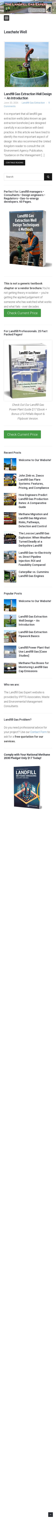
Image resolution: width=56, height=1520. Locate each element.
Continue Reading (14, 163)
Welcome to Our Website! (35, 460)
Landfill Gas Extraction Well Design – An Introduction (28, 96)
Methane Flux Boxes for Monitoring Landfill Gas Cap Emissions (34, 667)
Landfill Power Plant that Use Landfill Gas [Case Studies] (34, 651)
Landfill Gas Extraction (33, 102)
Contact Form (38, 732)
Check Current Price (22, 313)
